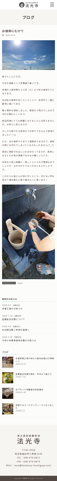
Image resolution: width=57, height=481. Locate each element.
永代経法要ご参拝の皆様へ (15, 329)
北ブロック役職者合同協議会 (29, 389)
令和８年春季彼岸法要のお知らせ (19, 340)
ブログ (20, 283)
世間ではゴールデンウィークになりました (34, 406)
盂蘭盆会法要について (13, 319)
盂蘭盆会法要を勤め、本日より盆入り (33, 374)
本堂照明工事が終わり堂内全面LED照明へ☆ (34, 359)
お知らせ (16, 305)
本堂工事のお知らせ (12, 308)
